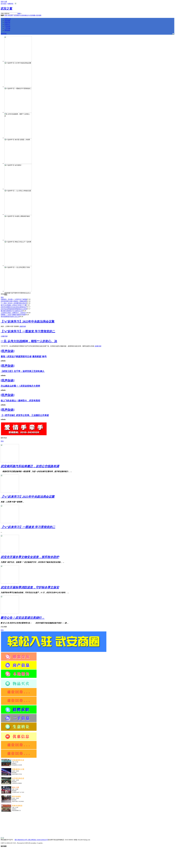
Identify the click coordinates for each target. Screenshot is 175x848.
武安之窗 (6, 8)
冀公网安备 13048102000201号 (38, 840)
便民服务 (7, 30)
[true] (21, 13)
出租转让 (7, 24)
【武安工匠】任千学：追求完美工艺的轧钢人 (22, 371)
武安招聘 (38, 15)
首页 (7, 19)
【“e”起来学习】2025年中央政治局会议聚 (28, 321)
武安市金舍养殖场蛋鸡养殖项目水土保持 (14, 309)
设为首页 (4, 3)
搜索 (19, 13)
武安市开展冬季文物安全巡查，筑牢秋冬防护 (30, 557)
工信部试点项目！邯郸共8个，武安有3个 (14, 312)
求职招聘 (7, 20)
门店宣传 (7, 26)
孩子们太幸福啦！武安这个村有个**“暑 (13, 305)
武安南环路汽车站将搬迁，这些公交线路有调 (30, 466)
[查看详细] (22, 326)
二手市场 (7, 28)
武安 (5, 15)
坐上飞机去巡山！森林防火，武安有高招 (20, 400)
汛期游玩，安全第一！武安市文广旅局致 (14, 299)
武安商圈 (32, 15)
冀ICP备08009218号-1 (21, 840)
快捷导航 (4, 33)
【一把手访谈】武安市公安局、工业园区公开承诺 (25, 415)
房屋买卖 (7, 22)
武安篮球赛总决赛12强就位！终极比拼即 (14, 301)
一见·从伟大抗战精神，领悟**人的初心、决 (29, 341)
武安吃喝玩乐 (24, 15)
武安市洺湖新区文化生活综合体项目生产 (14, 307)
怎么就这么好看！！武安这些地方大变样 (20, 386)
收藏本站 (10, 3)
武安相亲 (17, 15)
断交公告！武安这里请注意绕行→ (22, 617)
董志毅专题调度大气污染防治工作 (12, 311)
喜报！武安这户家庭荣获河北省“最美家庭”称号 (24, 356)
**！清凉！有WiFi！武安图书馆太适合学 (14, 303)
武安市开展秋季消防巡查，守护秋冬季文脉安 (30, 587)
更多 (2, 297)
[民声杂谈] (7, 351)
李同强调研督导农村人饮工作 (10, 316)
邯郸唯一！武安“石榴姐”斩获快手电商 (13, 314)
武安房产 (11, 15)
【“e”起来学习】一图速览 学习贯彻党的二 (28, 331)
